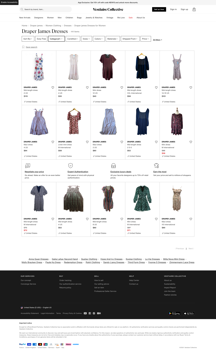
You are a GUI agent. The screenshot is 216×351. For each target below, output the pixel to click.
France (21, 347)
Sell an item (159, 9)
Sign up (184, 9)
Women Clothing (53, 25)
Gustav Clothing (89, 259)
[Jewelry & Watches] (104, 18)
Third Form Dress (136, 262)
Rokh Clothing (93, 262)
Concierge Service (28, 284)
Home (24, 25)
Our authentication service (70, 284)
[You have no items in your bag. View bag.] (194, 9)
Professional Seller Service (105, 291)
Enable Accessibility (9, 2)
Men (60, 17)
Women (50, 17)
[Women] (56, 18)
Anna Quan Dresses (38, 259)
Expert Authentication (78, 171)
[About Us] (147, 18)
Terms (58, 313)
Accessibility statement (30, 313)
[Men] (64, 18)
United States (42, 347)
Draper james (36, 25)
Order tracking (65, 280)
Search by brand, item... (34, 9)
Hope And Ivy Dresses (111, 259)
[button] (194, 9)
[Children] (75, 18)
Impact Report (170, 287)
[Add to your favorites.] (52, 87)
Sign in (173, 9)
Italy (63, 347)
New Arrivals (24, 17)
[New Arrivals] (32, 18)
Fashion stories (170, 295)
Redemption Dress (73, 262)
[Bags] (83, 18)
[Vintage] (115, 18)
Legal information (47, 313)
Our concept (26, 280)
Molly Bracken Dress (32, 262)
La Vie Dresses (152, 259)
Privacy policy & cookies (72, 313)
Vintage (109, 17)
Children (69, 17)
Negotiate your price (34, 171)
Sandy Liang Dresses (113, 262)
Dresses (68, 25)
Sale (131, 17)
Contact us (133, 284)
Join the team (169, 291)
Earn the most (159, 171)
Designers (38, 17)
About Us (141, 17)
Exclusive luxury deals (120, 171)
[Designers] (45, 18)
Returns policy (65, 287)
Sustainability (169, 284)
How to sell (98, 280)
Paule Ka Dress (53, 262)
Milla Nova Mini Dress (173, 259)
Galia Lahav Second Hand (65, 259)
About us (168, 280)
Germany (51, 347)
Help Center (134, 280)
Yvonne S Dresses (157, 262)
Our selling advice (101, 284)
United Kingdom (31, 347)
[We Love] (127, 18)
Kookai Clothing (134, 259)
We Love (121, 17)
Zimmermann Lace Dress (181, 262)
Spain (58, 347)
